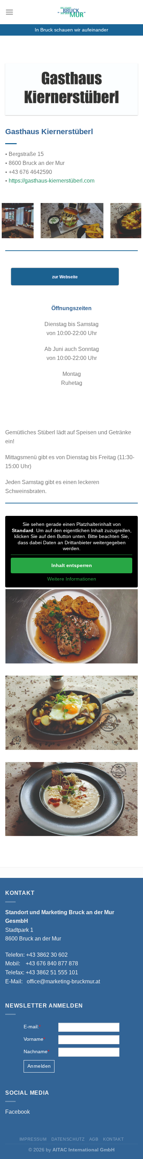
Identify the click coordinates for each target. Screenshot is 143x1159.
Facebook (17, 1112)
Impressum (33, 1139)
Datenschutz (68, 1139)
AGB (94, 1139)
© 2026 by (71, 1149)
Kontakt (113, 1139)
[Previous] (4, 223)
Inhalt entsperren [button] (71, 565)
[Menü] (9, 11)
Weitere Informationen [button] (71, 579)
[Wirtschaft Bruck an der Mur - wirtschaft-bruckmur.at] (71, 12)
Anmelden (39, 1066)
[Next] (138, 223)
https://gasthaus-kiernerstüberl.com (51, 181)
